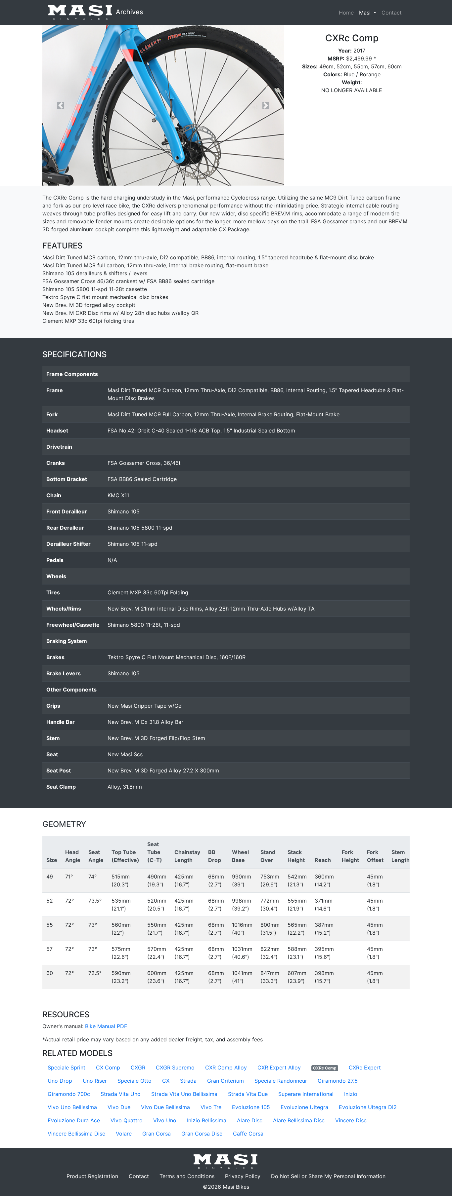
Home (346, 12)
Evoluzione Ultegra (304, 1107)
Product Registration (92, 1176)
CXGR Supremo (175, 1067)
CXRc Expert (365, 1067)
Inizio (350, 1094)
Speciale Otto (134, 1080)
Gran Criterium (225, 1080)
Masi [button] (369, 12)
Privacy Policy (245, 1176)
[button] (60, 105)
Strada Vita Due (248, 1094)
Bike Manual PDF (106, 1026)
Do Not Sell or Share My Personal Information (328, 1176)
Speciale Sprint (66, 1067)
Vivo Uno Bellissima (72, 1107)
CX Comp (108, 1067)
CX (165, 1080)
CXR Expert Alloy (279, 1067)
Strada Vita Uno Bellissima (184, 1094)
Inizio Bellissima (206, 1120)
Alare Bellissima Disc (299, 1120)
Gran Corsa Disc (201, 1133)
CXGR (138, 1067)
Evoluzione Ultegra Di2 (368, 1107)
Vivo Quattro (127, 1120)
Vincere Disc (351, 1120)
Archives (128, 12)
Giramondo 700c (69, 1094)
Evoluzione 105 (251, 1107)
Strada (188, 1080)
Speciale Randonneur (280, 1080)
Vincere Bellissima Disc (76, 1133)
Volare (124, 1133)
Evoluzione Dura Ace (74, 1120)
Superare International (306, 1094)
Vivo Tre (211, 1107)
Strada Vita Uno (121, 1094)
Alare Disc (249, 1120)
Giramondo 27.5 (338, 1080)
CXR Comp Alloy (226, 1067)
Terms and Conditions (189, 1176)
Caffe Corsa (248, 1133)
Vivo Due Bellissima (165, 1107)
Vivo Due (119, 1107)
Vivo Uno (164, 1120)
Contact (393, 12)
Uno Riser (95, 1080)
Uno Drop (60, 1080)
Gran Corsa (156, 1133)
